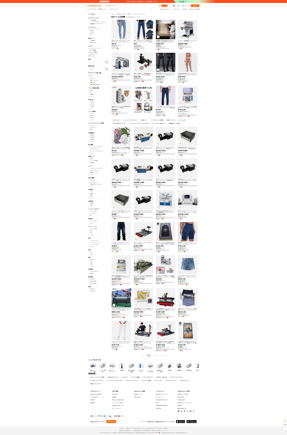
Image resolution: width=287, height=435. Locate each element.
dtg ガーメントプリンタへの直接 (97, 377)
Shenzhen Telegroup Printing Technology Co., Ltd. (143, 153)
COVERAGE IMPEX (160, 114)
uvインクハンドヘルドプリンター (130, 120)
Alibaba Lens (93, 421)
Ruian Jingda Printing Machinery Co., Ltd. (165, 217)
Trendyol (159, 428)
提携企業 (180, 405)
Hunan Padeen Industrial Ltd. (184, 47)
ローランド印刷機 (135, 377)
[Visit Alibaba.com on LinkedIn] (182, 411)
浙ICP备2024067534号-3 (182, 432)
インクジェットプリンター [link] (139, 14)
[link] (285, 421)
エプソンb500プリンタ (148, 377)
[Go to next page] (166, 355)
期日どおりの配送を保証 (118, 399)
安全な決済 (114, 394)
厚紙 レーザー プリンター (96, 383)
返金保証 (114, 397)
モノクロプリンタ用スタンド (159, 123)
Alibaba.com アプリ (160, 421)
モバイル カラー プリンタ (171, 380)
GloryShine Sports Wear (139, 48)
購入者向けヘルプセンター (162, 394)
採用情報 (92, 402)
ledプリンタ (125, 377)
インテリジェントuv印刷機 (157, 120)
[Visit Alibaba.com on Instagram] (187, 411)
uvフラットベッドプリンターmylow (115, 380)
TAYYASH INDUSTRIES (183, 250)
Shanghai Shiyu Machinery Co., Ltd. (120, 112)
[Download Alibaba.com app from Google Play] (191, 421)
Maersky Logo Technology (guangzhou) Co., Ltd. (121, 283)
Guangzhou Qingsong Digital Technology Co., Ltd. (187, 114)
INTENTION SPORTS (183, 81)
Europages (165, 428)
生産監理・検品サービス (118, 405)
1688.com (128, 428)
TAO (155, 428)
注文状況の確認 (181, 399)
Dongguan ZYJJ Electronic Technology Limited (143, 79)
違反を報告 (158, 408)
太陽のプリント (145, 120)
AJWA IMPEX (115, 348)
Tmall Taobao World (136, 428)
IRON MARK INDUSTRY (183, 283)
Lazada (143, 428)
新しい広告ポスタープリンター (120, 123)
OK (106, 62)
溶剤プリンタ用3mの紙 (162, 377)
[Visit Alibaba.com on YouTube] (190, 411)
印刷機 (128, 14)
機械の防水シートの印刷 (174, 123)
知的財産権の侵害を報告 (161, 405)
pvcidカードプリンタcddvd (176, 377)
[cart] (179, 5)
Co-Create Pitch (94, 397)
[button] (160, 6)
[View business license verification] (157, 433)
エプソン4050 (116, 120)
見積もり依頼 (137, 397)
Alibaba (112, 14)
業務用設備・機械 (121, 14)
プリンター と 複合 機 (146, 380)
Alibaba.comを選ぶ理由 (95, 394)
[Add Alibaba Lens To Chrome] (111, 421)
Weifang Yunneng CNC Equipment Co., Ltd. (165, 316)
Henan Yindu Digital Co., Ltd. (118, 316)
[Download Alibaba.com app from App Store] (180, 421)
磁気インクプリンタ (171, 120)
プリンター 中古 (158, 380)
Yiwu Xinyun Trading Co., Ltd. (162, 48)
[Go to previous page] (142, 355)
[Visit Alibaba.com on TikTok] (193, 411)
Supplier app (150, 421)
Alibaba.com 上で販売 (183, 394)
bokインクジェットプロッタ (132, 380)
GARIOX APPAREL (160, 81)
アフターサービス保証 (117, 402)
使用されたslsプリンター (113, 377)
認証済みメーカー (138, 394)
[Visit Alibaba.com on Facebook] (179, 411)
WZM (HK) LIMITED (182, 217)
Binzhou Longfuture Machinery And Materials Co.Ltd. (143, 249)
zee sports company (116, 250)
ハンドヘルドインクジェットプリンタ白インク (139, 123)
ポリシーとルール (116, 408)
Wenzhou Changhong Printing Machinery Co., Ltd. (121, 79)
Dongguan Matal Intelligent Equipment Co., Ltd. (143, 283)
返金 (157, 402)
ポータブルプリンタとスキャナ (97, 380)
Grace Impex (115, 47)
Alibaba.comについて (95, 391)
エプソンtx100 (183, 120)
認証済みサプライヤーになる (184, 402)
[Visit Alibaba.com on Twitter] (185, 411)
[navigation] (98, 185)
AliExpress (122, 428)
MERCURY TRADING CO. (184, 315)
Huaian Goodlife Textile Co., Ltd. (119, 153)
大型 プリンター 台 (184, 380)
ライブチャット (159, 397)
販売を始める (181, 397)
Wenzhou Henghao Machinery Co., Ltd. (165, 282)
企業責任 (92, 399)
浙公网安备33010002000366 (168, 432)
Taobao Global (149, 428)
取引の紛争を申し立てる (161, 399)
